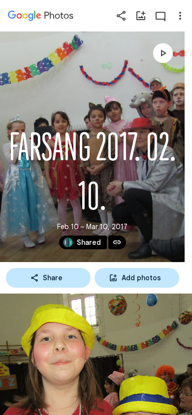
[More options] (180, 16)
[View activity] (160, 16)
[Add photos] (141, 16)
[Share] (121, 16)
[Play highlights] (163, 53)
